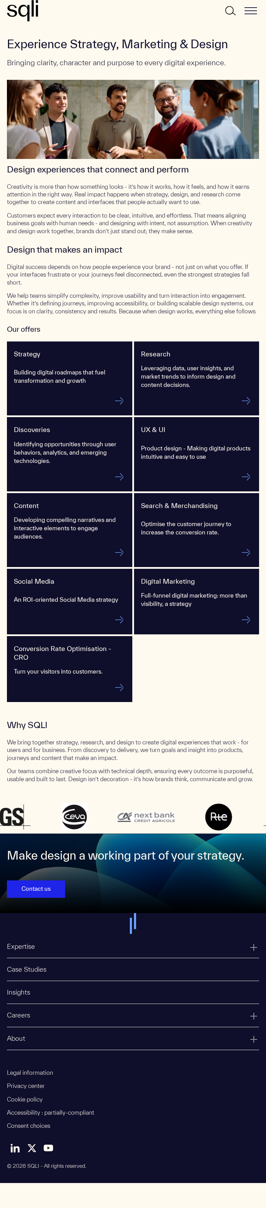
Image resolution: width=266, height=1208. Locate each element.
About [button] (16, 1038)
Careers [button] (18, 1015)
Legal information (30, 1072)
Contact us (36, 888)
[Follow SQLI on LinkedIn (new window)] (15, 1148)
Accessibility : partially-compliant (50, 1112)
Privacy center (26, 1085)
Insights (18, 992)
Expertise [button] (21, 946)
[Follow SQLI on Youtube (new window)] (48, 1148)
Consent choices (28, 1125)
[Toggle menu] (250, 10)
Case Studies (26, 969)
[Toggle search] (230, 10)
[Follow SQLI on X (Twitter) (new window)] (32, 1148)
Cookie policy (25, 1099)
